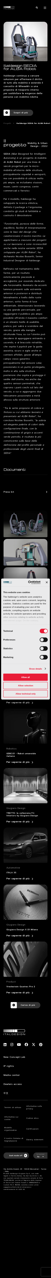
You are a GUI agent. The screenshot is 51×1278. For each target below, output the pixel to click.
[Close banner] (47, 582)
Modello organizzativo (10, 1128)
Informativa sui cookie (11, 1118)
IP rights (9, 1066)
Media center (12, 1075)
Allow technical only (26, 694)
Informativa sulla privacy (34, 1107)
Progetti (7, 123)
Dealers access (13, 1084)
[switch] (44, 640)
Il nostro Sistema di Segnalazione (13, 1139)
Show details (35, 668)
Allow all (25, 677)
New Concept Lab (14, 1057)
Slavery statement (34, 1139)
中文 (6, 1093)
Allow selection (25, 685)
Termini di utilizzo (12, 1107)
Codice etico (32, 1118)
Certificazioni (32, 1129)
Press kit (9, 492)
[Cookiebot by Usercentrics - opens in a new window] (30, 582)
